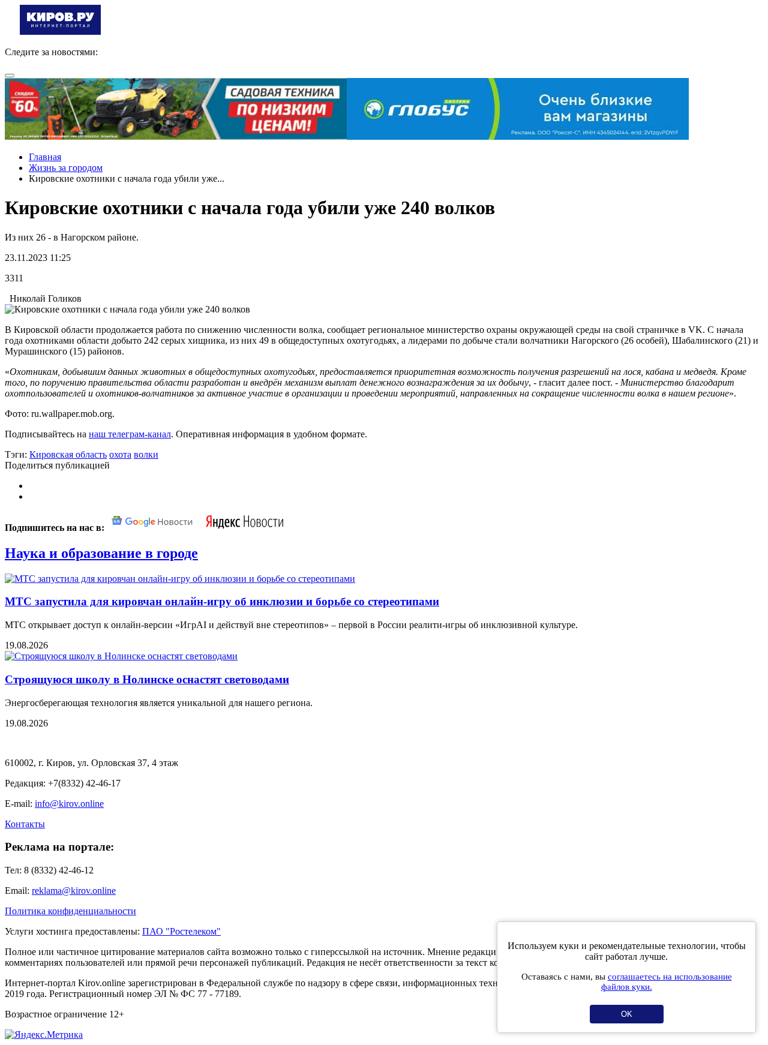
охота (120, 454)
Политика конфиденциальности (70, 911)
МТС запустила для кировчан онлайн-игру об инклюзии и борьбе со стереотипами (222, 601)
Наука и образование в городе (101, 553)
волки (146, 454)
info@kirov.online (69, 803)
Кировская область (68, 454)
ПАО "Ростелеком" (181, 931)
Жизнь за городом (66, 168)
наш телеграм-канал (130, 434)
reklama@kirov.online (74, 890)
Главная (45, 157)
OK (626, 1014)
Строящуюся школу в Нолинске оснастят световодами (147, 679)
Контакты (25, 824)
